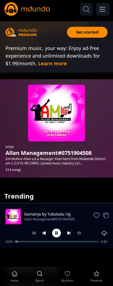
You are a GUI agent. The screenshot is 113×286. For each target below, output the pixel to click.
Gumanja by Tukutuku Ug (47, 214)
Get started (87, 32)
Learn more (52, 63)
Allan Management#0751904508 (49, 219)
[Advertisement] (56, 257)
